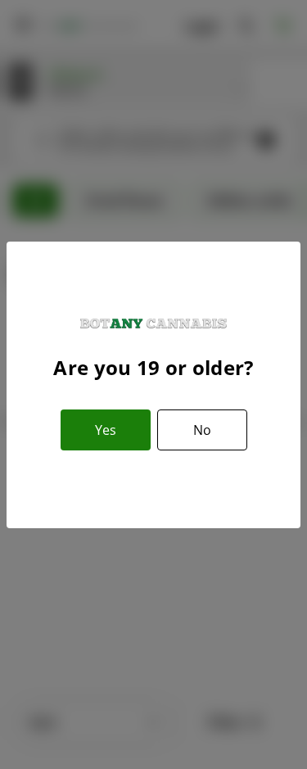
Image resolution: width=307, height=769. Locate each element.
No (202, 430)
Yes (105, 430)
